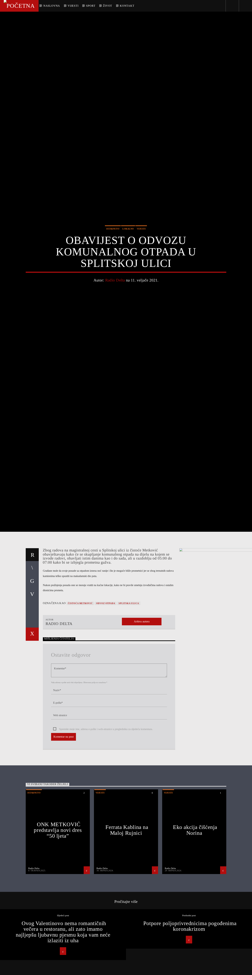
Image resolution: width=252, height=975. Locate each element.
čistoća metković (80, 647)
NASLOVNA (51, 5)
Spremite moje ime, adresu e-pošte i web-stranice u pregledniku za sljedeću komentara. (106, 773)
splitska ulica (129, 647)
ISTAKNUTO (112, 249)
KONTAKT (127, 5)
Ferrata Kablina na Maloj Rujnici (126, 874)
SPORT (90, 5)
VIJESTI (73, 5)
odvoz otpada (105, 647)
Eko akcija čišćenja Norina (195, 874)
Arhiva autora (141, 665)
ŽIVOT (107, 5)
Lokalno (128, 249)
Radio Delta (115, 300)
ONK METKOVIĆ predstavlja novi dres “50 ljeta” (58, 874)
